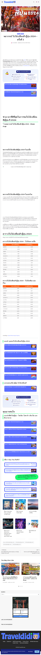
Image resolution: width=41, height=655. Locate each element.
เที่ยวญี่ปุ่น (22, 33)
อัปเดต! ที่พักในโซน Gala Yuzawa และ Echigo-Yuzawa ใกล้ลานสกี (10, 552)
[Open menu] (2, 2)
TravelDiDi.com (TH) (16, 74)
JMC (25, 60)
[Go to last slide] (3, 574)
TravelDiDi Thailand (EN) (17, 76)
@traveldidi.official (17, 77)
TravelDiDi (15, 42)
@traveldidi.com (16, 79)
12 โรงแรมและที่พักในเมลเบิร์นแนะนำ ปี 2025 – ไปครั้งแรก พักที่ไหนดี (30, 579)
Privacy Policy (26, 641)
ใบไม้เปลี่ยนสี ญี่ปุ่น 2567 (29, 542)
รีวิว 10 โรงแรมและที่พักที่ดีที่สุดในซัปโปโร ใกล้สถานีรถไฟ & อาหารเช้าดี (10, 579)
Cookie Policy (15, 643)
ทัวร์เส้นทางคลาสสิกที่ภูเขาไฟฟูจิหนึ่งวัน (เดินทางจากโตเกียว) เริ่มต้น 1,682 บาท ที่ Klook (27, 477)
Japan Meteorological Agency (14, 335)
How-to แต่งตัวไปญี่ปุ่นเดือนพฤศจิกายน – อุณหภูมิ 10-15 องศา (32, 552)
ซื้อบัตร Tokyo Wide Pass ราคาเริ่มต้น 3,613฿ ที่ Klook (8, 513)
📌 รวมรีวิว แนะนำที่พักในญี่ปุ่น (31, 77)
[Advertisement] (20, 52)
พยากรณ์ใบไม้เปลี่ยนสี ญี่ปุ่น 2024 (8, 542)
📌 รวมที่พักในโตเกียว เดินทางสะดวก (31, 79)
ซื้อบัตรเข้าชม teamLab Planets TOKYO (20, 532)
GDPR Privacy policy (17, 641)
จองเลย (17, 516)
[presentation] (10, 569)
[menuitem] (37, 2)
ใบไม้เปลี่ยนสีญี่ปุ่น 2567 (17, 544)
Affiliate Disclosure (34, 641)
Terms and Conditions (24, 643)
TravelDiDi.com (26, 65)
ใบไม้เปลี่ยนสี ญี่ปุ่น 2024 (20, 542)
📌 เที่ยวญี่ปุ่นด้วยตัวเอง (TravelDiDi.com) (31, 75)
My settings (30, 651)
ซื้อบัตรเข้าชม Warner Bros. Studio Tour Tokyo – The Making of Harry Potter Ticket (8, 533)
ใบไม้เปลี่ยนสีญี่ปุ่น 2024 (7, 544)
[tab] (18, 586)
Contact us (9, 641)
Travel (18, 33)
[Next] (38, 574)
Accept (37, 651)
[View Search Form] (34, 2)
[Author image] (11, 42)
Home (4, 641)
